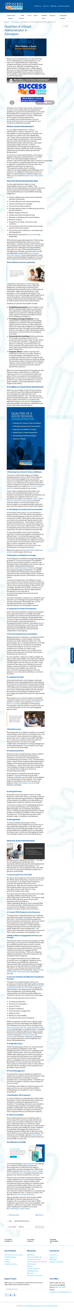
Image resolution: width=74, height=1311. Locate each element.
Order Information (34, 1259)
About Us (46, 6)
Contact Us (37, 6)
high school (19, 1173)
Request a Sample (63, 6)
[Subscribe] (44, 1289)
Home (7, 22)
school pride (32, 235)
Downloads (31, 1264)
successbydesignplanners (32, 1306)
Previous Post (14, 1215)
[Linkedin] (14, 1295)
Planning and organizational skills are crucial (25, 987)
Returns (30, 1266)
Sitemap (30, 1273)
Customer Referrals (34, 1257)
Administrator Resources (21, 1221)
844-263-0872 (60, 1287)
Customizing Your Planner (37, 1262)
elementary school (30, 1171)
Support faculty (28, 783)
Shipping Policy (33, 1271)
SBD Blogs (31, 1255)
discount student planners (25, 1195)
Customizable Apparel (63, 17)
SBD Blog (53, 6)
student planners (28, 1164)
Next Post (39, 1215)
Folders (36, 15)
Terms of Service (33, 1269)
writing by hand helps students (22, 1036)
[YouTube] (10, 1295)
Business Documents (35, 1275)
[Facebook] (6, 1295)
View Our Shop (72, 655)
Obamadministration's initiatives (22, 568)
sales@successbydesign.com (60, 1292)
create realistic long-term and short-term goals (25, 499)
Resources (52, 15)
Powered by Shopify (50, 1306)
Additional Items (44, 17)
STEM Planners (21, 17)
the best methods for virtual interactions (25, 971)
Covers (29, 15)
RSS (66, 26)
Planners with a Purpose (11, 17)
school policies (36, 1135)
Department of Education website (25, 177)
